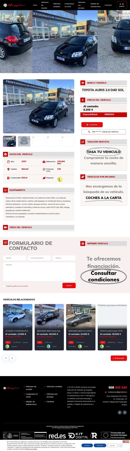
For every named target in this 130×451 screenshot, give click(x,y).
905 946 (118, 387)
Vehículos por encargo (81, 5)
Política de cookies (31, 449)
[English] (124, 441)
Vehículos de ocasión (44, 5)
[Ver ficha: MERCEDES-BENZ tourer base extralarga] (49, 327)
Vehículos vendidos (56, 5)
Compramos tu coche (69, 5)
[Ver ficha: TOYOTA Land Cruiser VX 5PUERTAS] (112, 327)
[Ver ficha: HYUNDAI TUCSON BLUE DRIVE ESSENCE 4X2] (17, 327)
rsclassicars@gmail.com (117, 392)
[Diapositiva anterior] (6, 358)
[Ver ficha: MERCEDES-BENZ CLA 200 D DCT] (80, 327)
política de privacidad (20, 286)
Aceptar (87, 445)
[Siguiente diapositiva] (12, 358)
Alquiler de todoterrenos (96, 5)
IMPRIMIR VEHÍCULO (97, 243)
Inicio (35, 5)
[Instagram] (125, 412)
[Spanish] (127, 441)
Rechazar (100, 445)
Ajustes (112, 445)
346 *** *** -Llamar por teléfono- (105, 132)
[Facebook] (120, 412)
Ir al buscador (118, 358)
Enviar (69, 285)
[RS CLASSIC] (14, 5)
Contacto (108, 5)
